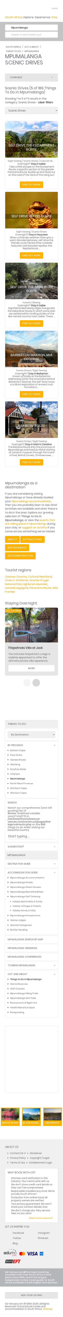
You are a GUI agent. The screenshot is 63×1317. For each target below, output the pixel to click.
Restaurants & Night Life (23, 1002)
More (31, 668)
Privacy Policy (18, 1158)
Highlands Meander (35, 584)
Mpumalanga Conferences (24, 956)
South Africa (13, 46)
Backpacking (17, 1012)
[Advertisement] (31, 1059)
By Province (15, 745)
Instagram (44, 1233)
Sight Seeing (15, 160)
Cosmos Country (16, 577)
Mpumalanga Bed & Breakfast (26, 891)
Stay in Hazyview (38, 234)
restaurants (17, 547)
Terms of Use (17, 1162)
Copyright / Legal (39, 1158)
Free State (16, 755)
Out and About (17, 974)
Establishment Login (40, 1162)
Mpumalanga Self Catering (25, 896)
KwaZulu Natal (18, 769)
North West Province (21, 783)
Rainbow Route (31, 425)
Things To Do (13, 51)
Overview (16, 77)
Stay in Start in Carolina (38, 444)
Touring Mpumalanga (21, 965)
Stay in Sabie (38, 163)
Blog (15, 1243)
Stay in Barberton (38, 373)
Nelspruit (52, 1122)
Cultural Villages (49, 160)
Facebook (18, 1233)
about (12, 539)
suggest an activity (34, 527)
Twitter (17, 1238)
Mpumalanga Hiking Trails (24, 993)
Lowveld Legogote (16, 588)
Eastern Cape (17, 750)
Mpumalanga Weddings (22, 948)
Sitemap (47, 1309)
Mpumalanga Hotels (21, 882)
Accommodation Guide (23, 872)
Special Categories (21, 925)
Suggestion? (16, 846)
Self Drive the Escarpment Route (31, 147)
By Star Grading (18, 929)
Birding (36, 302)
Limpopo (15, 773)
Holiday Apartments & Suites (27, 901)
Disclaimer (36, 1153)
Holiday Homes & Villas (24, 910)
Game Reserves (19, 984)
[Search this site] (42, 8)
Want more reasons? (41, 1218)
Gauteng (15, 764)
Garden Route (18, 759)
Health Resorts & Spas (22, 1007)
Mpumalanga (32, 51)
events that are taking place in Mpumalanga (30, 522)
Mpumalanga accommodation (31, 501)
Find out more (31, 184)
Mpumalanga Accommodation (27, 877)
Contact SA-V (18, 1153)
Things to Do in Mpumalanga (25, 979)
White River (10, 1122)
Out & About (31, 46)
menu (48, 8)
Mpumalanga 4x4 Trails (23, 998)
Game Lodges (18, 920)
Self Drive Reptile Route (31, 216)
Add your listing (31, 1295)
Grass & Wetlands (16, 580)
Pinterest (43, 1238)
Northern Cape (18, 788)
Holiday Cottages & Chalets (27, 906)
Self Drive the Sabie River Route (31, 289)
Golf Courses (17, 988)
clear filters (45, 102)
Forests (27, 302)
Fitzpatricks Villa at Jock (25, 648)
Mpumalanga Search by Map (25, 939)
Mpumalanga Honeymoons (25, 915)
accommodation (20, 555)
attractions (32, 539)
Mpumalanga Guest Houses (25, 887)
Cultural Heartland (40, 577)
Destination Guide (19, 863)
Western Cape (18, 792)
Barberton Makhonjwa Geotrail (31, 357)
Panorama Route (40, 588)
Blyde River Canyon (32, 1122)
